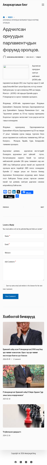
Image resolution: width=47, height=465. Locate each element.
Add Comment (10, 261)
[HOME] (4, 17)
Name (7, 236)
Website (8, 252)
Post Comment (10, 296)
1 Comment (17, 359)
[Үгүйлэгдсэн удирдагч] (23, 415)
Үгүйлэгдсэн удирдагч (12, 431)
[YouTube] (31, 462)
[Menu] (43, 5)
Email (7, 244)
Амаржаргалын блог (15, 4)
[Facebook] (16, 462)
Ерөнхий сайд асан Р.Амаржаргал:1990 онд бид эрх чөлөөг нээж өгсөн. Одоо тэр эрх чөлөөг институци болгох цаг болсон (23, 352)
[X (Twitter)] (21, 462)
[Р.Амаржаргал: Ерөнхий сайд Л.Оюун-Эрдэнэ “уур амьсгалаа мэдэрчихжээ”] (23, 376)
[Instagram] (26, 462)
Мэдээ (38, 57)
